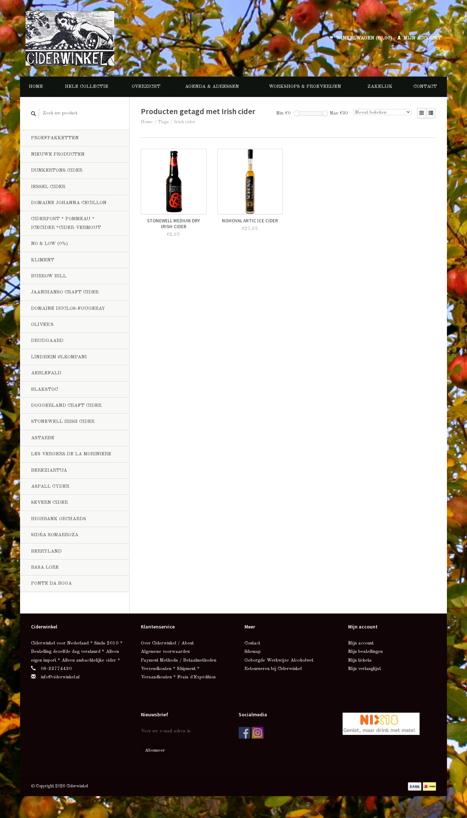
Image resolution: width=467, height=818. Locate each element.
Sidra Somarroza (54, 535)
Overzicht (146, 86)
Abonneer (155, 750)
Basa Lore (45, 567)
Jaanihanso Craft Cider (65, 292)
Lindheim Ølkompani (59, 357)
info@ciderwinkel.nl (60, 677)
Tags (163, 122)
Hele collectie (86, 86)
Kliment (42, 260)
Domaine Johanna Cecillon (69, 202)
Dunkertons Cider (56, 170)
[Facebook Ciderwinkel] (244, 733)
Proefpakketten (55, 138)
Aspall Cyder (50, 486)
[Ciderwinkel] (117, 38)
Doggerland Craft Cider (66, 405)
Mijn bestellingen (365, 651)
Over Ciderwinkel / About (167, 643)
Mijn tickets (360, 660)
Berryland (46, 551)
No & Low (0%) (49, 243)
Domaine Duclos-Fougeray (68, 308)
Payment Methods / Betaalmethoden (178, 660)
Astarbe (42, 438)
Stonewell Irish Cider (62, 421)
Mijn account (421, 38)
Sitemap (252, 651)
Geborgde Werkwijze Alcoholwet (278, 660)
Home (36, 86)
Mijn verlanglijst (364, 668)
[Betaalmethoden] (415, 786)
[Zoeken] (33, 113)
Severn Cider (49, 502)
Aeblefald (46, 373)
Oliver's (42, 324)
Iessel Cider (48, 186)
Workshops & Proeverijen (305, 86)
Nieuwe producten (58, 154)
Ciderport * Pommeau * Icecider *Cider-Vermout (66, 223)
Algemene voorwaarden (165, 651)
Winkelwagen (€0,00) (364, 38)
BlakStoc (44, 389)
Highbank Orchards (58, 519)
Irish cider (185, 122)
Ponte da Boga (51, 583)
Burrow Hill (48, 276)
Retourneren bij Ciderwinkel (273, 668)
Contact (425, 86)
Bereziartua (49, 470)
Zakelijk (380, 86)
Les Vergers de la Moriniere (71, 454)
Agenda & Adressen (212, 86)
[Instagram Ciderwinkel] (257, 733)
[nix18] (381, 723)
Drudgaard (47, 340)
